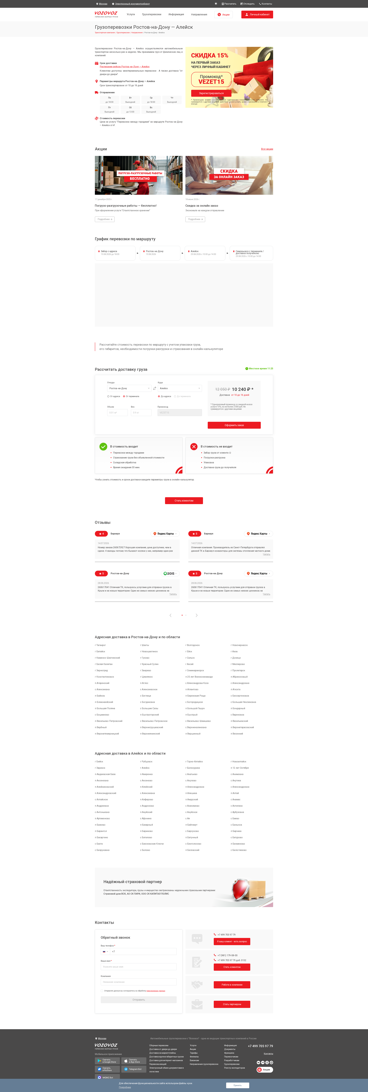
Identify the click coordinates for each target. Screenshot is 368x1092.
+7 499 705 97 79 (226, 934)
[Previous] (170, 615)
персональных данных (155, 991)
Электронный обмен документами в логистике (166, 1070)
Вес (133, 407)
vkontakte (258, 1063)
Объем (110, 407)
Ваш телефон (107, 946)
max (271, 1063)
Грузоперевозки (151, 14)
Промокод (163, 407)
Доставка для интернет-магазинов (166, 1060)
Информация (176, 14)
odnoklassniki (267, 1063)
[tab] (182, 615)
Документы (229, 1049)
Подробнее (125, 1087)
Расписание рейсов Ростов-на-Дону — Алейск (125, 66)
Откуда (110, 382)
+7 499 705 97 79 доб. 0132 (231, 960)
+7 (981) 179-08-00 (227, 955)
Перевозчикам (231, 1056)
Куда (160, 382)
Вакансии (194, 1060)
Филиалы (194, 1056)
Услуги (131, 14)
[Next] (197, 615)
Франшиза (229, 1053)
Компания (106, 976)
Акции (193, 1049)
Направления (199, 14)
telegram (262, 1063)
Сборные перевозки (158, 1045)
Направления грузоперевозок (204, 1064)
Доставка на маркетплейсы (162, 1053)
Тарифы (194, 1053)
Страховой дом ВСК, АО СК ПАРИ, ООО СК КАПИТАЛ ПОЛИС (136, 893)
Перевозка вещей (157, 1064)
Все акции (267, 148)
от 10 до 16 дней (240, 395)
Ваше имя (105, 961)
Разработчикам (231, 1060)
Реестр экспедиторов (234, 1068)
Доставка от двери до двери (163, 1049)
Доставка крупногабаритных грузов (166, 1056)
